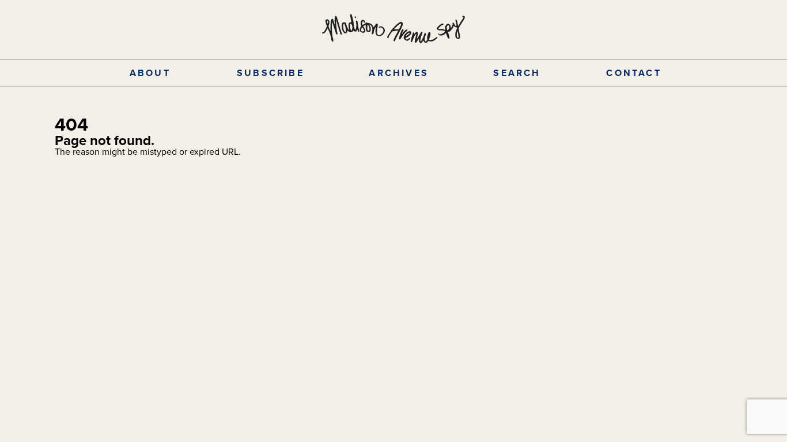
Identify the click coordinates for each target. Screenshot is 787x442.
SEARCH (516, 72)
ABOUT (150, 72)
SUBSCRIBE (270, 72)
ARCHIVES (399, 72)
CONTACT (633, 72)
